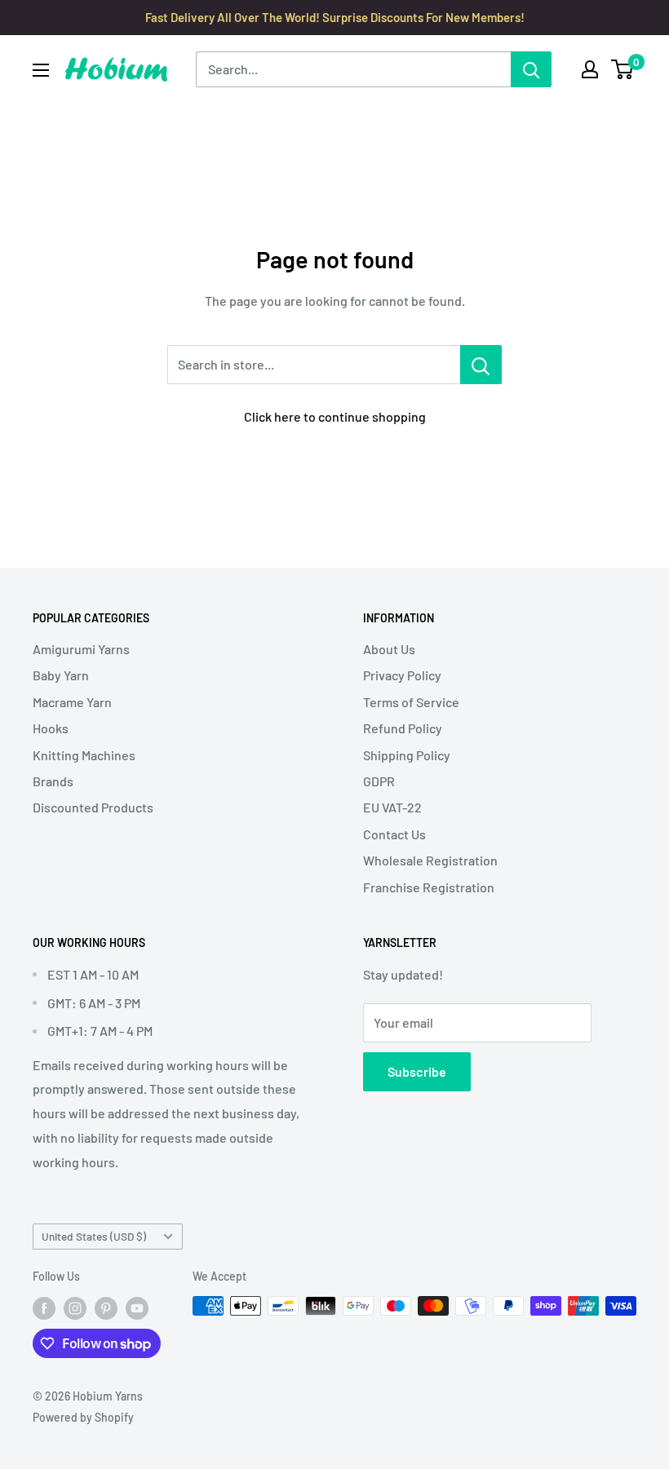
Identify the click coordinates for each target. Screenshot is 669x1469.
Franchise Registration (428, 887)
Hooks (51, 728)
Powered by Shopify (83, 1417)
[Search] (531, 69)
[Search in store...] (481, 364)
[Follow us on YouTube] (137, 1307)
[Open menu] (41, 70)
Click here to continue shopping (335, 416)
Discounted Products (93, 807)
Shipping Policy (406, 755)
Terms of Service (411, 702)
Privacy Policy (402, 675)
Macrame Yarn (72, 702)
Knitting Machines (84, 755)
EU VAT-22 (392, 807)
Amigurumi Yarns (81, 649)
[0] (623, 69)
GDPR (379, 781)
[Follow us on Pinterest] (106, 1307)
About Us (389, 649)
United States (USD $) (94, 1236)
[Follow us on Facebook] (44, 1307)
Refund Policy (402, 728)
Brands (53, 781)
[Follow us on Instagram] (75, 1307)
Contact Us (394, 834)
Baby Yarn (61, 675)
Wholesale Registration (430, 860)
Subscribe (417, 1071)
